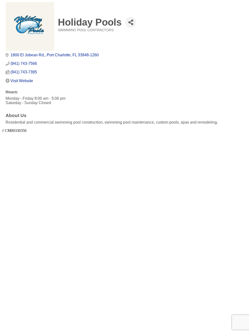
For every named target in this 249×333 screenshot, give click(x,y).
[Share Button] (130, 22)
